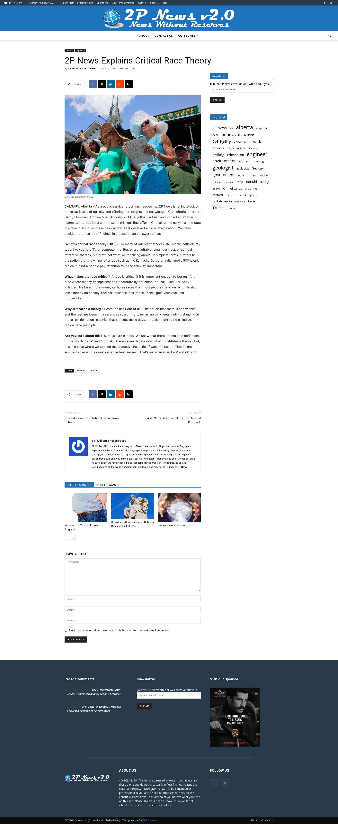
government (223, 175)
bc (266, 128)
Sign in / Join (67, 2)
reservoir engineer (247, 195)
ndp (240, 182)
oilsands (236, 189)
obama (216, 188)
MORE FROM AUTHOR (109, 484)
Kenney (264, 175)
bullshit (94, 370)
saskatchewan (222, 201)
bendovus (231, 134)
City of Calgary (236, 148)
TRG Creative (149, 820)
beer (215, 135)
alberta (244, 127)
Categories (186, 35)
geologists (242, 168)
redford (217, 195)
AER (231, 128)
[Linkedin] (111, 84)
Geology (258, 168)
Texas (251, 201)
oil (225, 188)
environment (224, 161)
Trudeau (219, 208)
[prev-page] (67, 537)
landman (217, 181)
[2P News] (169, 18)
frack (248, 161)
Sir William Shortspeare (81, 68)
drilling (218, 155)
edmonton (235, 155)
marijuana (230, 182)
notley (264, 182)
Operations (102, 2)
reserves (230, 195)
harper (241, 175)
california (240, 142)
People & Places (158, 2)
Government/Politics (123, 2)
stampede (240, 201)
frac (240, 161)
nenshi (251, 181)
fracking (259, 161)
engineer (257, 154)
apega (259, 128)
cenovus (218, 148)
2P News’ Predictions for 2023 (175, 525)
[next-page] (73, 537)
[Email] (129, 84)
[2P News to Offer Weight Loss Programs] (86, 507)
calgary (221, 141)
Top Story (80, 50)
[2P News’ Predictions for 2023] (179, 507)
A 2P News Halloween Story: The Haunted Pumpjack (174, 420)
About (144, 35)
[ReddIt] (120, 84)
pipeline (251, 188)
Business (142, 2)
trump (232, 208)
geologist (223, 168)
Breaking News (85, 2)
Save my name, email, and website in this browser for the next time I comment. (119, 630)
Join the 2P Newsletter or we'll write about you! (240, 84)
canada (255, 142)
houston (252, 175)
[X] (331, 2)
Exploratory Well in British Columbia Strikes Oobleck (92, 420)
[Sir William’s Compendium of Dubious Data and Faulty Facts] (132, 506)
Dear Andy (253, 148)
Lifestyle (69, 50)
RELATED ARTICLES (79, 484)
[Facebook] (325, 2)
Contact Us (164, 35)
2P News (80, 370)
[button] (329, 36)
